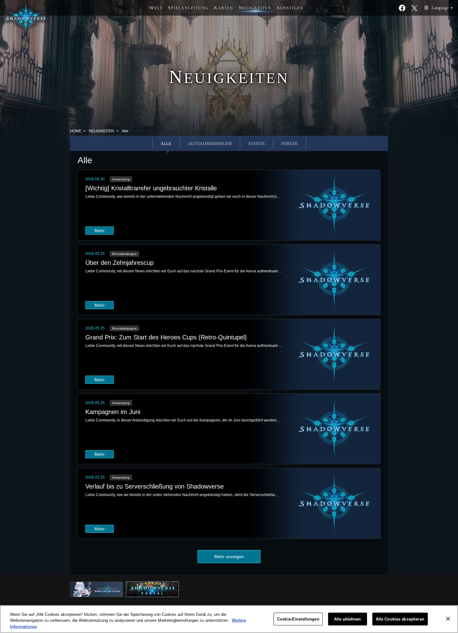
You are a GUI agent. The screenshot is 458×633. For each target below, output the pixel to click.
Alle (166, 143)
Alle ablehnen (347, 618)
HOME (75, 131)
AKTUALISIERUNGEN (210, 143)
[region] (229, 619)
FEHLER (289, 143)
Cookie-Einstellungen (298, 618)
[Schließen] (448, 619)
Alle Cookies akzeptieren (400, 618)
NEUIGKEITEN (101, 131)
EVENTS (256, 143)
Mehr (99, 230)
